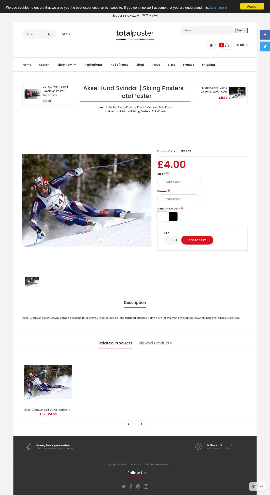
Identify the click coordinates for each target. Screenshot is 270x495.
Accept (252, 6)
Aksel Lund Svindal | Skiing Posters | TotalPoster (54, 410)
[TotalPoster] (135, 39)
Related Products (115, 343)
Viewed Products (155, 343)
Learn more (218, 7)
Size (160, 174)
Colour (167, 209)
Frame (162, 191)
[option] (86, 200)
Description (135, 302)
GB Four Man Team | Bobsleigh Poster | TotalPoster (55, 91)
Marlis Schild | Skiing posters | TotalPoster (214, 90)
